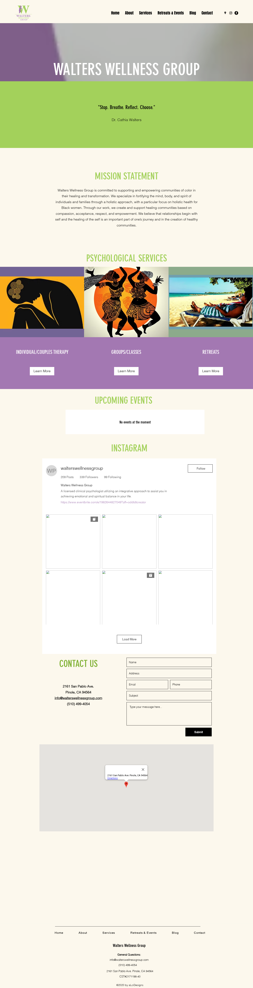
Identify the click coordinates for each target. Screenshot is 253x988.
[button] (145, 13)
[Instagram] (231, 13)
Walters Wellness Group (129, 945)
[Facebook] (236, 13)
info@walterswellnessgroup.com (129, 960)
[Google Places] (225, 13)
